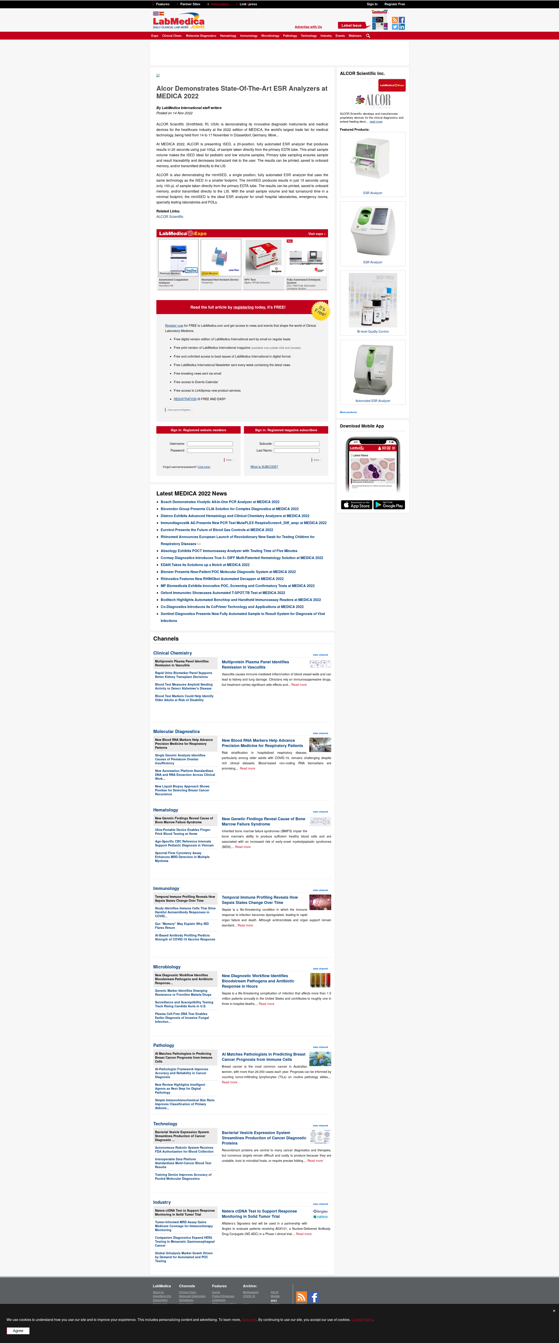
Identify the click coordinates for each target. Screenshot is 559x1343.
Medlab (275, 1296)
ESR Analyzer (372, 193)
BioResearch (251, 1292)
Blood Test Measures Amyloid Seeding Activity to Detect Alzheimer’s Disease (184, 686)
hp (263, 3)
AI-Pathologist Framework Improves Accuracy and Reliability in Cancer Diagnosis (181, 1073)
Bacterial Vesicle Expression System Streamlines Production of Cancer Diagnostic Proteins (264, 1138)
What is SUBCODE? (264, 466)
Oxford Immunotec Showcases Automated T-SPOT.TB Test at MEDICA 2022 (223, 592)
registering (243, 307)
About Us (158, 1292)
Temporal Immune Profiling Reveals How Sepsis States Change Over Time (185, 898)
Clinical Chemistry (172, 653)
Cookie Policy (362, 1319)
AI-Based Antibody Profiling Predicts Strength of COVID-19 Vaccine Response (185, 937)
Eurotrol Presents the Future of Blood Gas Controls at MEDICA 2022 (217, 529)
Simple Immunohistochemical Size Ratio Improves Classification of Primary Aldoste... (185, 1104)
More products (348, 412)
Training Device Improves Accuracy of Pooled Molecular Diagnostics (183, 1176)
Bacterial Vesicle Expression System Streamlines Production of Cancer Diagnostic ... (182, 1136)
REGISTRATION (185, 399)
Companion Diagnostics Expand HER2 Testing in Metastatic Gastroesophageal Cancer (185, 1241)
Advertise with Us (308, 26)
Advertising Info (162, 1296)
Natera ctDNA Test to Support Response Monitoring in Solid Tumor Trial (185, 1212)
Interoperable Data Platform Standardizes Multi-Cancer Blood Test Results (183, 1163)
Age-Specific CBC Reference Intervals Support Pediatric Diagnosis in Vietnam (184, 843)
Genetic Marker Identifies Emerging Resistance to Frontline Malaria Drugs (183, 992)
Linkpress (248, 4)
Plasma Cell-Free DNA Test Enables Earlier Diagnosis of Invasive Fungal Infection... (182, 1017)
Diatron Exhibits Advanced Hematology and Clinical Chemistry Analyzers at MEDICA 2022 (235, 515)
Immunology (248, 35)
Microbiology (270, 35)
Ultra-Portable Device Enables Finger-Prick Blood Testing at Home (183, 831)
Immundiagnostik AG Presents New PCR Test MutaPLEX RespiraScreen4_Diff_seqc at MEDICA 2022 (244, 522)
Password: (178, 450)
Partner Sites (190, 4)
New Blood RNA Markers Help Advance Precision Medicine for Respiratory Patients (184, 743)
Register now (174, 325)
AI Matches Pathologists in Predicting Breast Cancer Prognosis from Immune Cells (183, 1057)
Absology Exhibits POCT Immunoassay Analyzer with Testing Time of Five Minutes (229, 550)
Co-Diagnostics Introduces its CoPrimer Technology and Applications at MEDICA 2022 (232, 606)
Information (220, 4)
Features (162, 4)
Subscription (160, 1300)
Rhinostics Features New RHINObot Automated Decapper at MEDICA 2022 (222, 578)
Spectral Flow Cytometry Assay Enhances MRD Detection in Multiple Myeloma (182, 857)
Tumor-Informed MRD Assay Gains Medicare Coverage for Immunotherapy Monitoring (184, 1226)
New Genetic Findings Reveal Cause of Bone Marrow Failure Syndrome (184, 820)
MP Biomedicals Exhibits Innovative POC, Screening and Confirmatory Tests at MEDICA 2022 (238, 585)
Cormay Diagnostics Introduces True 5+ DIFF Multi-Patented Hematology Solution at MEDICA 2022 (242, 557)
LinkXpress (218, 1300)
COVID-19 (249, 1296)
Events (340, 35)
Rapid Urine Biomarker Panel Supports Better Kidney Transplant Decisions (183, 675)
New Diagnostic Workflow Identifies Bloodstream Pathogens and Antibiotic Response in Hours (258, 981)
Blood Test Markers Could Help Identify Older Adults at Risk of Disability (184, 698)
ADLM (274, 1292)
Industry (326, 35)
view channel (320, 654)
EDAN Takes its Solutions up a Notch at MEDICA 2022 (205, 564)
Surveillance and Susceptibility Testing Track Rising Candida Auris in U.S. (184, 1004)
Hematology (228, 35)
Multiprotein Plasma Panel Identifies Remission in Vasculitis (182, 663)
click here (249, 1319)
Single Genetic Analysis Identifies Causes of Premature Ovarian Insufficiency (180, 759)
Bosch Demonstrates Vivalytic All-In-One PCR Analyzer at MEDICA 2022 (220, 501)
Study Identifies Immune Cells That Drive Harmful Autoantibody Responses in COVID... (185, 912)
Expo (154, 35)
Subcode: (266, 443)
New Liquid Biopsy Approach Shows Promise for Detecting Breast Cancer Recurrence (182, 790)
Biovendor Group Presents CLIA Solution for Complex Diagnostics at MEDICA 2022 (230, 508)
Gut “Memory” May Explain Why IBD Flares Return (182, 925)
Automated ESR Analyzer (372, 400)
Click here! (204, 467)
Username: (177, 443)
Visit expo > (317, 233)
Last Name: (265, 450)
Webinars (355, 35)
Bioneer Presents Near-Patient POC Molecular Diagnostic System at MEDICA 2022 (228, 571)
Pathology (290, 35)
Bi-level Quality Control (373, 331)
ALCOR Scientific (169, 216)
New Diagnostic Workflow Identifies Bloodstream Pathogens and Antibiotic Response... (184, 979)
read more (376, 121)
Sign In (372, 4)
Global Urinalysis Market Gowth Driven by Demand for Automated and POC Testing (184, 1257)
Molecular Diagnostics (201, 35)
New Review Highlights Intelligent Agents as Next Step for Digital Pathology (180, 1088)
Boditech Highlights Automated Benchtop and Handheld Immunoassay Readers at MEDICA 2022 (241, 599)
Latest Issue (352, 25)
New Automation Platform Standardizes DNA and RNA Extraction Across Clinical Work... (185, 774)
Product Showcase (223, 1296)
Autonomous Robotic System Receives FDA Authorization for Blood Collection (184, 1149)
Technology (309, 35)
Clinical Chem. (172, 35)
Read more (299, 684)
